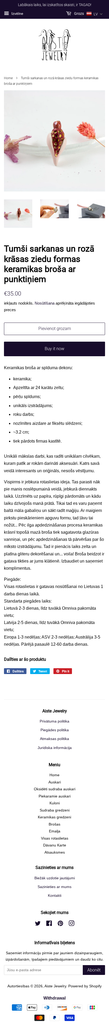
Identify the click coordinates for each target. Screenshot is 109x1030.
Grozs (78, 13)
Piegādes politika (54, 730)
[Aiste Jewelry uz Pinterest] (60, 924)
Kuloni (54, 803)
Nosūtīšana (44, 303)
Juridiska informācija (55, 748)
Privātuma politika (54, 721)
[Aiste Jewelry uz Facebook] (49, 924)
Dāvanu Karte (54, 845)
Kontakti (54, 896)
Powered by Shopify (85, 986)
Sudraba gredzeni (55, 810)
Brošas (54, 824)
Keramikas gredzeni (54, 817)
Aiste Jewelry (55, 986)
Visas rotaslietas (54, 838)
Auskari (54, 782)
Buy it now (54, 348)
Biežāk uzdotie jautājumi (54, 878)
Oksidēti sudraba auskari (54, 789)
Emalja (54, 831)
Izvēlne (16, 13)
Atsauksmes (54, 852)
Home (8, 78)
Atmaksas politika (54, 739)
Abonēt (94, 970)
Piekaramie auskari (55, 796)
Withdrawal (54, 998)
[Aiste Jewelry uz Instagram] (71, 924)
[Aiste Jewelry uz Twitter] (38, 924)
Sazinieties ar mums (54, 887)
